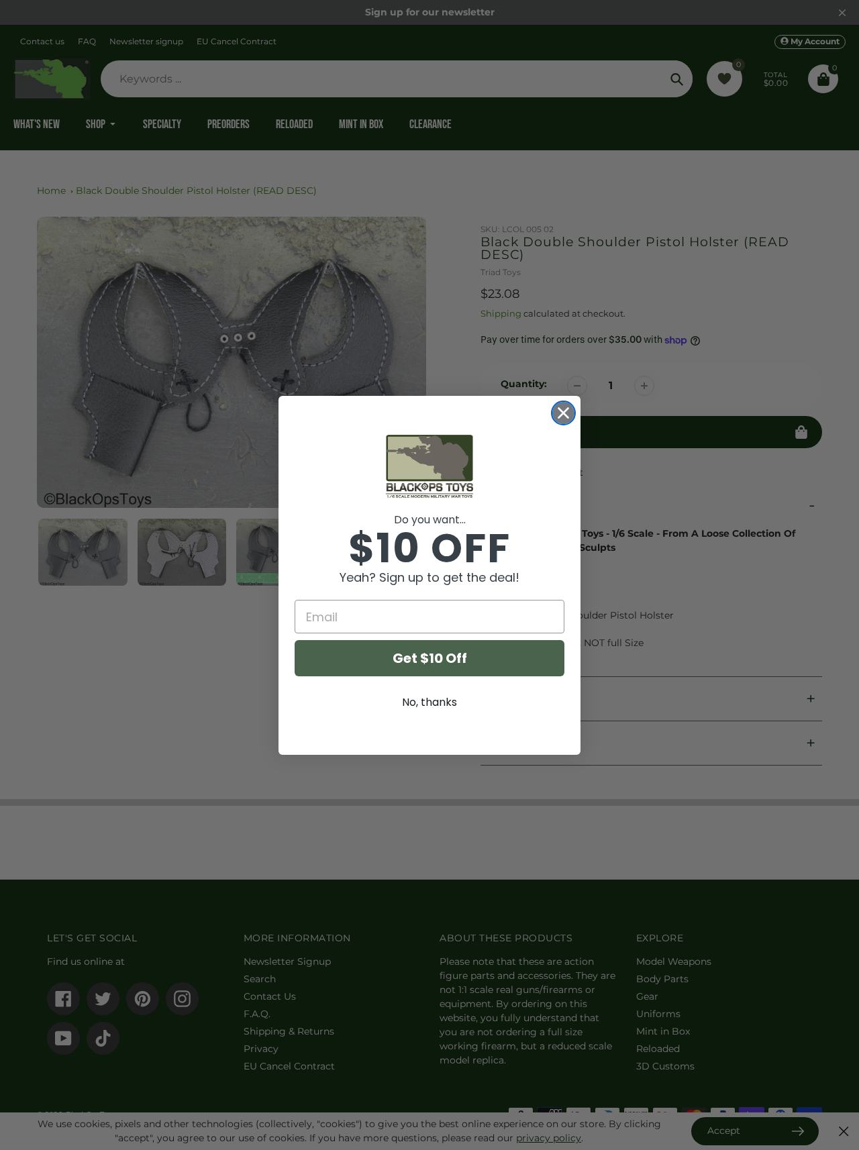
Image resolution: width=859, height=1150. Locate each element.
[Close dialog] (563, 413)
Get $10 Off (430, 658)
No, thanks (429, 702)
